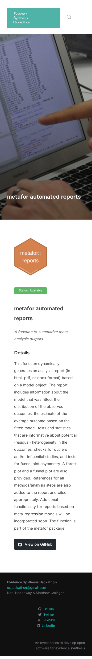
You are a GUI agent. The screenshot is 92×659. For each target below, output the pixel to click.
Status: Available (30, 290)
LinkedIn (48, 625)
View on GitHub (38, 544)
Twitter (48, 615)
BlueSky (48, 620)
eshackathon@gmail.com (26, 587)
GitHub (48, 609)
